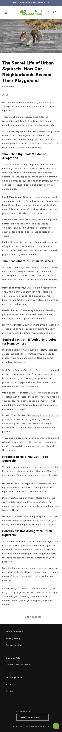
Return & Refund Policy (18, 664)
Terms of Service (14, 631)
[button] (6, 12)
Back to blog (33, 616)
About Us (11, 684)
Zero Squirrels (26, 726)
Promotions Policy (15, 645)
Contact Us (12, 691)
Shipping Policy (14, 658)
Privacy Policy (13, 638)
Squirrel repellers (38, 392)
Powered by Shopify (40, 726)
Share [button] (9, 95)
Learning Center (14, 677)
